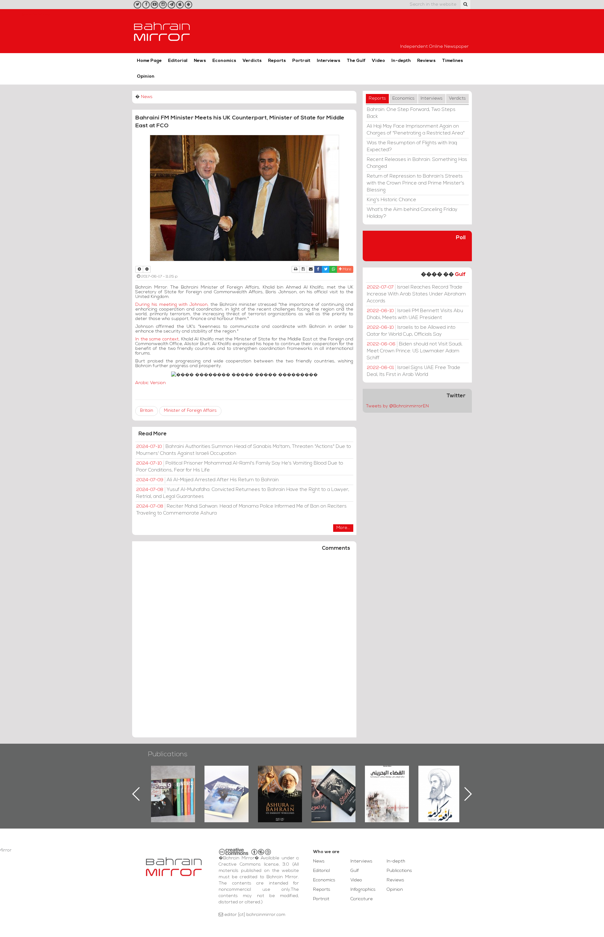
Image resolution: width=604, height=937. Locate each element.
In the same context (157, 339)
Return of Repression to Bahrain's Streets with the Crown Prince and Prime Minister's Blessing (415, 183)
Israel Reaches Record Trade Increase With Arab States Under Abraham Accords (416, 294)
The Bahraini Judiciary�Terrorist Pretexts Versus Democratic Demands (334, 787)
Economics (224, 60)
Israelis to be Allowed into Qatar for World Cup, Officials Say (411, 331)
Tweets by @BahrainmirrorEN (397, 406)
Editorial (177, 60)
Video (378, 60)
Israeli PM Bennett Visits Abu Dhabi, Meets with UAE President (415, 314)
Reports (277, 60)
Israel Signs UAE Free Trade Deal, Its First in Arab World (413, 371)
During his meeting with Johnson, (172, 304)
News (200, 60)
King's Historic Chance (391, 199)
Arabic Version (150, 383)
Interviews (328, 60)
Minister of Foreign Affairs (190, 411)
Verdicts (252, 60)
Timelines (452, 60)
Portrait (301, 60)
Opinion (145, 76)
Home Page (149, 60)
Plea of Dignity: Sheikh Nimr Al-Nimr (387, 780)
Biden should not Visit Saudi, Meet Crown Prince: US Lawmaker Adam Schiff (414, 351)
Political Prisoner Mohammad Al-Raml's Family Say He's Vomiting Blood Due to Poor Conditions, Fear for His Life (239, 467)
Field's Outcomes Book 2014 (440, 776)
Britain (146, 411)
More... (343, 528)
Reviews (426, 60)
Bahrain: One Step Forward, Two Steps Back (411, 113)
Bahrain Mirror (162, 31)
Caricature (361, 899)
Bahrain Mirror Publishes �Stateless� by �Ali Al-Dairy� (280, 784)
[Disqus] (244, 647)
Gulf (460, 274)
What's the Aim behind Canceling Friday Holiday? (412, 213)
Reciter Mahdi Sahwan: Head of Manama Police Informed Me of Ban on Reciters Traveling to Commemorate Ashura (241, 510)
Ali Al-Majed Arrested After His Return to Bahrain (207, 479)
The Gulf (356, 60)
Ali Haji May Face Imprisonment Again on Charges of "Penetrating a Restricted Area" (416, 130)
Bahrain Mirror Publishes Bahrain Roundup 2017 (173, 784)
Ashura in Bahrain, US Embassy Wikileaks (226, 784)
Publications (167, 754)
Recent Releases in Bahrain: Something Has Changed (417, 163)
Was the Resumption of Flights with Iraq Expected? (412, 146)
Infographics (363, 889)
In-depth (401, 60)
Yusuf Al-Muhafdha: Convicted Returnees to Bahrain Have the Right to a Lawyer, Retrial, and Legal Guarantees (242, 493)
